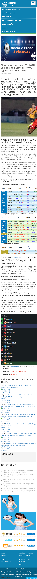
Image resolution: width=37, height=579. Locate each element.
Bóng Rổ (5, 28)
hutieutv (3, 553)
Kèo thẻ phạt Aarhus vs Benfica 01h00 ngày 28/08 (19, 488)
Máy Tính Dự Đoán (8, 13)
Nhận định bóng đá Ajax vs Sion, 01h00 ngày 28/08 (19, 491)
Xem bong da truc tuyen (26, 553)
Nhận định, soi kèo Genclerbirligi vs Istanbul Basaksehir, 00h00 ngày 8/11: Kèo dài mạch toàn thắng (18, 415)
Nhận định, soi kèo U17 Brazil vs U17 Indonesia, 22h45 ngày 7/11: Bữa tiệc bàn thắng (18, 396)
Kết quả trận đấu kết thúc (12, 20)
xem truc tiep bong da (25, 555)
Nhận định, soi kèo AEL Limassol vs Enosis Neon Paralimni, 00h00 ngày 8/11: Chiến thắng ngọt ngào (18, 434)
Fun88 (21, 564)
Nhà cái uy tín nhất (24, 559)
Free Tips (22, 562)
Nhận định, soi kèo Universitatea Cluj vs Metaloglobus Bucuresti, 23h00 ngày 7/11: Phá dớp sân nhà (18, 405)
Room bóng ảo (7, 24)
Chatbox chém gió (8, 32)
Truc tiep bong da (6, 562)
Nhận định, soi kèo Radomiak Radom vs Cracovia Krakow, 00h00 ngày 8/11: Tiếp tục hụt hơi (18, 444)
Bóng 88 (3, 555)
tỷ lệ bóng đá (16, 258)
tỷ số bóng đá (14, 367)
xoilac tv (3, 559)
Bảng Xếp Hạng (7, 17)
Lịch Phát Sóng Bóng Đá (11, 9)
